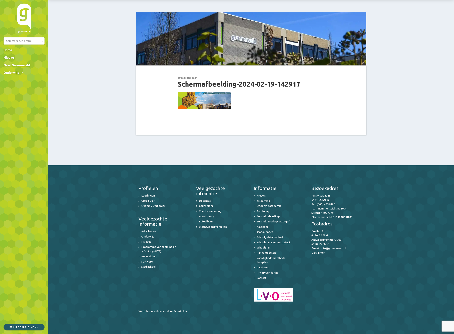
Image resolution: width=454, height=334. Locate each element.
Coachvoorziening (210, 211)
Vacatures (263, 267)
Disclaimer (318, 252)
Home (8, 50)
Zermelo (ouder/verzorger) (273, 221)
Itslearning (263, 200)
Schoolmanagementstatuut (273, 242)
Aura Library (206, 216)
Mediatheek (148, 266)
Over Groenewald (17, 65)
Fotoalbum (206, 221)
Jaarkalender (265, 231)
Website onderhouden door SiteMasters (163, 311)
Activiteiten (148, 231)
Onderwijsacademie (269, 205)
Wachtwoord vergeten (213, 226)
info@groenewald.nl (333, 248)
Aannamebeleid (266, 252)
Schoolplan (263, 247)
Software (147, 261)
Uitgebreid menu (25, 327)
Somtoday (263, 211)
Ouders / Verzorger (153, 205)
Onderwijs (11, 72)
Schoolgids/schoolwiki (270, 237)
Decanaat (205, 200)
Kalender (262, 226)
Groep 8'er (147, 200)
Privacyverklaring (267, 272)
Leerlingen (148, 195)
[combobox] (24, 41)
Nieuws (9, 57)
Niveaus (146, 241)
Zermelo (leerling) (268, 216)
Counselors (206, 205)
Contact (261, 277)
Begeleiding (148, 256)
